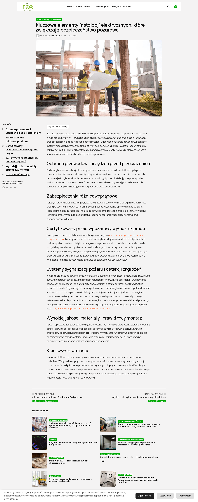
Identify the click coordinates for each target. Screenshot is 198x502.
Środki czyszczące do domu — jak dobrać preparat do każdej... (70, 480)
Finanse (53, 439)
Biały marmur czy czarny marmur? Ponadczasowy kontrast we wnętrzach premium (138, 479)
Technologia (101, 6)
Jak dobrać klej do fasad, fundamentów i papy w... (57, 397)
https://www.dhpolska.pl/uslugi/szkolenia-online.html (82, 308)
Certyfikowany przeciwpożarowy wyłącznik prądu (22, 149)
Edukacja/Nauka (56, 458)
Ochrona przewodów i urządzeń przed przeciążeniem (23, 131)
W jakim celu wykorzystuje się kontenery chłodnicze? (139, 397)
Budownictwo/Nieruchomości (49, 20)
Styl (78, 6)
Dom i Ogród (55, 476)
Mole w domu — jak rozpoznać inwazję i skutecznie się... (69, 461)
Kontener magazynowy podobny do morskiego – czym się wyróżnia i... (136, 443)
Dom (69, 6)
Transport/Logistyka (157, 401)
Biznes (87, 6)
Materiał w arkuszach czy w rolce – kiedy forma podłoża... (129, 457)
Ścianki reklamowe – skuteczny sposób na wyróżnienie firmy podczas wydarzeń (139, 425)
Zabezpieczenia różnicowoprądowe (17, 139)
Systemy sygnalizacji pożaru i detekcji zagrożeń (22, 159)
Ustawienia (165, 495)
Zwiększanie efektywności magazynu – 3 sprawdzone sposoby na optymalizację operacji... (70, 425)
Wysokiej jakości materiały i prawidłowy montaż (21, 168)
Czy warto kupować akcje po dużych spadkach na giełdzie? (73, 443)
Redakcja (55, 36)
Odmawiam (185, 495)
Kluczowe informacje (17, 174)
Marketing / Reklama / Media (130, 421)
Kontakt (127, 6)
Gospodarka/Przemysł (110, 454)
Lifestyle (115, 6)
